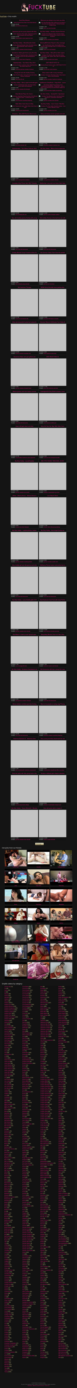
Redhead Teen (62, 1036)
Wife (59, 1341)
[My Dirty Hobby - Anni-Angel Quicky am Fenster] (52, 545)
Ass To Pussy (7, 1086)
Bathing (6, 1136)
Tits (59, 1273)
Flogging (24, 1175)
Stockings (60, 1186)
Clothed (6, 1302)
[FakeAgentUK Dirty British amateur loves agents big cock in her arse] (52, 407)
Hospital (24, 1336)
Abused (6, 993)
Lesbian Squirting (44, 1113)
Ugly (59, 1297)
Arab (5, 1052)
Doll (23, 1051)
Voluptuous (61, 1320)
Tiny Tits (60, 1266)
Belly (5, 1150)
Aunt (5, 1095)
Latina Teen (43, 1070)
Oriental (42, 1273)
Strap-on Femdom (63, 1193)
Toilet (59, 1277)
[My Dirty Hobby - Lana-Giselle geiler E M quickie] (24, 615)
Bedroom (6, 1147)
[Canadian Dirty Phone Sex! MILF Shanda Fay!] (24, 198)
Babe (5, 1111)
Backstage (7, 1118)
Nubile (42, 1241)
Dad (23, 1020)
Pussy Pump (61, 1018)
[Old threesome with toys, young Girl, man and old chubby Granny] (52, 684)
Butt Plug (6, 1238)
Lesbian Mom (43, 1102)
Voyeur (60, 1322)
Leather (42, 1072)
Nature (42, 1232)
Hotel (23, 1341)
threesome (25, 249)
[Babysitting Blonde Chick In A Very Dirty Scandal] (52, 650)
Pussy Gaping (62, 1013)
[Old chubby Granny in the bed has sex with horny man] (52, 233)
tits (44, 69)
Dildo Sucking (25, 1034)
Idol (41, 986)
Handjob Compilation (27, 1304)
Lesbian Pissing (44, 1108)
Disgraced (25, 1043)
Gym (23, 1286)
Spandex (60, 1165)
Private (60, 992)
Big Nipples (7, 1165)
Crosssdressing (8, 1346)
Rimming (60, 1047)
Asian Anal (7, 1061)
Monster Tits (43, 1216)
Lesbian (42, 1075)
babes (45, 49)
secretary (61, 770)
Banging (6, 1127)
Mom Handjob (44, 1207)
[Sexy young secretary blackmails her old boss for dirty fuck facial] (52, 754)
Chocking (6, 1279)
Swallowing (61, 1213)
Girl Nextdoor (25, 1256)
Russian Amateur (62, 1063)
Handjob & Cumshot (27, 1302)
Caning (6, 1252)
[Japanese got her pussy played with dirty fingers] (24, 34)
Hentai (24, 1311)
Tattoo (60, 1227)
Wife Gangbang (62, 1346)
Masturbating (43, 1161)
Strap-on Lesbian (62, 1195)
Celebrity (6, 1264)
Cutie (23, 1015)
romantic (56, 318)
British (6, 1215)
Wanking (60, 1323)
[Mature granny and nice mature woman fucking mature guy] (24, 407)
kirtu (16, 770)
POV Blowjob (43, 1284)
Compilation (7, 1318)
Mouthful (42, 1222)
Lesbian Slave (44, 1111)
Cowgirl (6, 1338)
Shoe (59, 1099)
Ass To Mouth (7, 1084)
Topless (60, 1282)
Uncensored (61, 1298)
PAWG (42, 1279)
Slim (59, 1131)
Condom (6, 1320)
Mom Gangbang (44, 1206)
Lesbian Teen (43, 1116)
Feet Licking (25, 1143)
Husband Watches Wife (28, 1355)
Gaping (24, 1220)
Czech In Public (26, 1018)
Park (41, 1300)
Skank (60, 1120)
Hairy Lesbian (25, 1291)
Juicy (41, 1047)
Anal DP (6, 1031)
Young (6, 1371)
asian (23, 38)
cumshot (21, 353)
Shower (60, 1108)
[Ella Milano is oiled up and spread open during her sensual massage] (24, 650)
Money (42, 1213)
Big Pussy (6, 1166)
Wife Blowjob (61, 1345)
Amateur (6, 1002)
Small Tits (60, 1138)
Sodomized (61, 1152)
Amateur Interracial (9, 1010)
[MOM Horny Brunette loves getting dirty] (52, 302)
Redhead (60, 1034)
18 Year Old (7, 986)
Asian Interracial (8, 1068)
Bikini (5, 1172)
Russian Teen (61, 1067)
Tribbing (60, 1288)
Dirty (23, 1036)
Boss (5, 1207)
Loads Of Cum (44, 1124)
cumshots (17, 69)
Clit (5, 1297)
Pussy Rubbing (62, 1020)
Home (23, 1325)
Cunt (23, 1011)
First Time (24, 1161)
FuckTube (3, 16)
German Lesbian (26, 1239)
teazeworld (26, 110)
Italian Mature (43, 1013)
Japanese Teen (44, 1036)
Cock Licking (7, 1305)
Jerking (42, 1042)
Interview (42, 1004)
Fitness (24, 1170)
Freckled (24, 1193)
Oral (41, 1264)
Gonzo (24, 1272)
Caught (6, 1263)
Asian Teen (7, 1075)
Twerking (60, 1295)
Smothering (61, 1143)
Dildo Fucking (25, 1033)
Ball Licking (7, 1124)
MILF (41, 1138)
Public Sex (61, 999)
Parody (42, 1302)
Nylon (41, 1248)
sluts (55, 353)
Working (6, 1361)
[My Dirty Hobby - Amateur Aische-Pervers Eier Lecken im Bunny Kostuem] (52, 35)
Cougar (6, 1332)
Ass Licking (7, 1081)
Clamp (6, 1288)
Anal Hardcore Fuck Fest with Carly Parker (52, 600)
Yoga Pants (7, 1370)
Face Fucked (25, 1118)
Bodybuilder (7, 1198)
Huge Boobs (25, 1346)
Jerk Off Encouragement (46, 1040)
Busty (5, 1225)
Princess (60, 988)
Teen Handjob (62, 1241)
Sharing (60, 1095)
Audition (6, 1093)
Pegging (42, 1309)
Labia (41, 1058)
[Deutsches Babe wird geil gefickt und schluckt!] (24, 372)
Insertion (42, 995)
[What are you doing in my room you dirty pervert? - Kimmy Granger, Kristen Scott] (52, 24)
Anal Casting (7, 1026)
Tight (59, 1257)
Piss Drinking (43, 1334)
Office (41, 1252)
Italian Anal (43, 1010)
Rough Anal (61, 1058)
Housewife (25, 1345)
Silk (59, 1113)
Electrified (24, 1088)
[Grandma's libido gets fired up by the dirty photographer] (24, 55)
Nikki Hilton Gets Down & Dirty (24, 104)
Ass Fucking (7, 1079)
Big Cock (6, 1161)
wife (27, 318)
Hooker (24, 1330)
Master (42, 1159)
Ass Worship (7, 1088)
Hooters (24, 1332)
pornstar (47, 69)
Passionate (43, 1305)
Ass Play (6, 1083)
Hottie (23, 1343)
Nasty (41, 1227)
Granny (24, 1280)
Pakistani (42, 1293)
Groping (24, 1282)
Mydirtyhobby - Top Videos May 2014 (24, 62)
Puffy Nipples (61, 1001)
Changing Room (8, 1270)
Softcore (60, 1154)
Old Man (42, 1257)
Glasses (24, 1263)
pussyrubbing (56, 527)
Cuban (6, 1348)
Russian (60, 1061)
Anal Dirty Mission (24, 20)
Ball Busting (7, 1120)
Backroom (7, 1115)
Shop (59, 1100)
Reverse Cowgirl (62, 1042)
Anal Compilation (8, 1027)
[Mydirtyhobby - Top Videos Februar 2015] (24, 164)
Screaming (61, 1077)
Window (6, 1359)
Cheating (6, 1272)
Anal (5, 1024)
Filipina (24, 1154)
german (46, 39)
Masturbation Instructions (46, 1163)
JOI (41, 1018)
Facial (23, 1122)
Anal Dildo (7, 1033)
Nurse (41, 1245)
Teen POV (61, 1245)
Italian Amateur (44, 1008)
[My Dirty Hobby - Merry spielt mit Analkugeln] (24, 85)
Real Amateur (61, 1031)
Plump (42, 1345)
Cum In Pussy (25, 992)
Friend (24, 1200)
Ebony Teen (25, 1086)
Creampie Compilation (10, 1343)
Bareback (6, 1131)
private (23, 25)
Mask (41, 1154)
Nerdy (41, 1238)
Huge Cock (25, 1348)
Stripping (60, 1200)
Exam (23, 1104)
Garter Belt (25, 1223)
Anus (5, 1051)
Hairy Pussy (25, 1295)
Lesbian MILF (43, 1097)
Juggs (41, 1045)
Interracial (42, 1001)
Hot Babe (24, 1338)
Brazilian (6, 1213)
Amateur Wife (7, 1018)
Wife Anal (60, 1343)
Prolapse (60, 993)
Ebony (24, 1075)
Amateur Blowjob (8, 1006)
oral (50, 49)
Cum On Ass (25, 997)
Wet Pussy (61, 1336)
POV (41, 1280)
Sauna (60, 1070)
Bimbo (6, 1174)
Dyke (23, 1074)
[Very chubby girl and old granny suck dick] (24, 580)
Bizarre (6, 1179)
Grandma (24, 1277)
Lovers (42, 1131)
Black (5, 1181)
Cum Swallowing (26, 1004)
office (57, 770)
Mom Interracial (44, 1209)
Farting (24, 1133)
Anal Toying (7, 1043)
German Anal (25, 1229)
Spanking (60, 1168)
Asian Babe (7, 1063)
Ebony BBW (25, 1081)
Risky (59, 1049)
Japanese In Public (45, 1027)
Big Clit (6, 1159)
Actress (6, 995)
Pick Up (42, 1325)
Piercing (42, 1330)
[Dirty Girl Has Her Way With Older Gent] (52, 441)
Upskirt (60, 1304)
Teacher (60, 1231)
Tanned (60, 1225)
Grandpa (24, 1279)
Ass (5, 1077)
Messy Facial (43, 1181)
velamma (27, 770)
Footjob (24, 1182)
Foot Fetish (25, 1179)
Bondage (6, 1200)
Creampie (6, 1341)
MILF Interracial (44, 1143)
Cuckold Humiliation (9, 1352)
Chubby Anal (7, 1284)
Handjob (24, 1300)
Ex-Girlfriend (25, 1102)
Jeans (41, 1038)
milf (25, 145)
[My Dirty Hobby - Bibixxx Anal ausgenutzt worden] (52, 164)
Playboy (42, 1338)
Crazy (5, 1339)
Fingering (24, 1159)
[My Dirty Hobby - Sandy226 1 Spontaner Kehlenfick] (52, 97)
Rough (60, 1056)
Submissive (61, 1209)
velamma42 (33, 770)
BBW (5, 1100)
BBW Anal (6, 1102)
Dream (24, 1065)
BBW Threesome (8, 1108)
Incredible (42, 988)
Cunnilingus (25, 1010)
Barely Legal (7, 1134)
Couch (6, 1330)
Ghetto (24, 1252)
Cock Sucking (7, 1309)
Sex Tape (60, 1090)
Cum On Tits (25, 1002)
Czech (24, 1017)
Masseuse (43, 1157)
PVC (41, 1286)
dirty (52, 527)
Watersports (61, 1327)
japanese (28, 38)
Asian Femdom (8, 1067)
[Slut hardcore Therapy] (24, 302)
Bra (5, 1211)
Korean (42, 1056)
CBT (5, 1241)
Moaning (42, 1198)
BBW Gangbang (8, 1104)
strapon (57, 804)
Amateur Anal (7, 1004)
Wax (59, 1329)
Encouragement (26, 1092)
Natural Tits (43, 1231)
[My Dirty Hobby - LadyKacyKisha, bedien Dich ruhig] (24, 545)
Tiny (59, 1263)
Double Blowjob (26, 1059)
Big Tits (6, 1168)
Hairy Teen (25, 1297)
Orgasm (42, 1268)
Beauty (6, 1141)
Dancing (24, 1022)
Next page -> (39, 844)
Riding (60, 1045)
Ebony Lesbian (26, 1083)
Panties (42, 1297)
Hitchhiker (25, 1318)
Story (59, 1188)
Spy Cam (60, 1177)
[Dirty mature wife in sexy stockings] (52, 75)
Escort (24, 1097)
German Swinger (26, 1247)
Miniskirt (42, 1190)
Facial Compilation (27, 1124)
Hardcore (24, 1307)
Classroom (7, 1291)
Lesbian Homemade (45, 1093)
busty (51, 69)
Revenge (60, 1040)
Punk (59, 1006)
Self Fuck (60, 1084)
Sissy (59, 1116)
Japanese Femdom (45, 1026)
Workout (6, 1363)
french (24, 59)
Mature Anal (43, 1172)
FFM (23, 1116)
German (24, 1225)
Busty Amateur (8, 1227)
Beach (6, 1140)
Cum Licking (25, 995)
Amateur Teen (8, 1015)
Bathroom (6, 1138)
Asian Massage (8, 1074)
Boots (5, 1204)
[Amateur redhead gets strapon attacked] (52, 788)
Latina (42, 1068)
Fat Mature (25, 1138)
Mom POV (43, 1211)
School (60, 1074)
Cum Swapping (26, 1006)
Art (5, 1056)
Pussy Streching (62, 1022)
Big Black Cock (8, 1157)
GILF (23, 1211)
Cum (5, 1354)
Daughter (24, 1024)
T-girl (59, 1220)
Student (60, 1206)
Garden (24, 1222)
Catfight (6, 1261)
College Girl (7, 1313)
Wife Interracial (62, 1352)
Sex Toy (60, 1092)
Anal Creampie (8, 1029)
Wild (59, 1357)
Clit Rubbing (7, 1298)
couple (49, 839)
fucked (17, 353)
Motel (41, 1218)
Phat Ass (42, 1322)
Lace (41, 1059)
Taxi (59, 1229)
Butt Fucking (7, 1236)
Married (42, 1152)
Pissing (42, 1336)
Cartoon (6, 1256)
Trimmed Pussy (62, 1291)
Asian (5, 1058)
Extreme (24, 1115)
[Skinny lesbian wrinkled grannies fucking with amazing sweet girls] (24, 719)
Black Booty (7, 1182)
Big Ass (6, 1156)
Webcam (60, 1330)
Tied (59, 1256)
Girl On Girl (25, 1257)
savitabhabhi (21, 770)
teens (45, 28)
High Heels (25, 1314)
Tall (59, 1223)
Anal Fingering (8, 1034)
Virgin (59, 1314)
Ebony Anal (25, 1079)
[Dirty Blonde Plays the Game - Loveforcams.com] (24, 97)
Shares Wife (61, 1093)
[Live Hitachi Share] (52, 511)
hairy (21, 59)
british (52, 423)
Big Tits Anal (7, 1170)
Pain (41, 1289)
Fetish (23, 1150)
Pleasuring (43, 1341)
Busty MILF (7, 1231)
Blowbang (7, 1193)
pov (53, 39)
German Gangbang (27, 1234)
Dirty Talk (24, 1038)
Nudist (42, 1243)
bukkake (20, 284)
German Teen (25, 1248)
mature (52, 318)
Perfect (42, 1311)
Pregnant (42, 1357)
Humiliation (25, 1350)
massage (20, 666)
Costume (6, 1329)
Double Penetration (27, 1063)
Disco (23, 1042)
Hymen (24, 1357)
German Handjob (26, 1236)
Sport (59, 1175)
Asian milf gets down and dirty (24, 426)
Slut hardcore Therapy (24, 287)
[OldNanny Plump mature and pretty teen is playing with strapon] (52, 580)
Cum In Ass (25, 988)
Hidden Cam (25, 1313)
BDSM (6, 1109)
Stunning (60, 1207)
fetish (30, 561)
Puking (60, 1002)
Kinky (41, 1049)
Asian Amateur (8, 1059)
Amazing (6, 1020)
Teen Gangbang (62, 1239)
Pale (41, 1295)
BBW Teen (7, 1106)
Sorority (60, 1163)
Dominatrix (25, 1054)
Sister (59, 1118)
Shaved (60, 1097)
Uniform (60, 1302)
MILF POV (43, 1145)
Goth (23, 1275)
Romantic (60, 1054)
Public (60, 995)
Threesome (61, 1252)
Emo (23, 1090)
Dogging (24, 1047)
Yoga (5, 1368)
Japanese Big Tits (44, 1024)
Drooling (24, 1068)
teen (50, 28)
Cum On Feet (25, 1001)
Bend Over (7, 1152)
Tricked (60, 1289)
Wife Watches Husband (64, 1355)
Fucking (24, 1204)
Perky (41, 1314)
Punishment (61, 1004)
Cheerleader (7, 1275)
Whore (60, 1339)
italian (19, 25)
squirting (25, 100)
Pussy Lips (61, 1017)
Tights (60, 1261)
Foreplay (24, 1186)
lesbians (31, 69)
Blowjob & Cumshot (9, 1197)
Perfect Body (43, 1313)
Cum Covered (8, 1355)
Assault (6, 1090)
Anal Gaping (7, 1038)
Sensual (60, 1086)
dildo (49, 527)
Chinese (6, 1277)
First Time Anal (26, 1163)
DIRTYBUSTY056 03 (52, 357)
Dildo (23, 1031)
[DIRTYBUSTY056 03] (52, 372)
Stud (59, 1204)
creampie (26, 353)
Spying (60, 1179)
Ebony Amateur (26, 1077)
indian (45, 839)
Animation (7, 1047)
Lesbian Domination (45, 1086)
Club (5, 1304)
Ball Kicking (7, 1122)
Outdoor (42, 1275)
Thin (59, 1248)
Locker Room (43, 1125)
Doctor (24, 1045)
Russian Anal (61, 1065)
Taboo (60, 1222)
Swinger (60, 1218)
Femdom (24, 1145)
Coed (5, 1311)
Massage (42, 1156)
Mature (42, 1166)
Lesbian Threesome (45, 1118)
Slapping (60, 1125)
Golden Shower (26, 1270)
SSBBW (60, 1068)
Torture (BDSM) (62, 1284)
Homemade (25, 1327)
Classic (6, 1289)
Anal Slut (6, 1042)
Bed (5, 1145)
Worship (6, 1364)
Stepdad (60, 1182)
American (6, 1022)
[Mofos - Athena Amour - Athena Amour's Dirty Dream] (24, 511)
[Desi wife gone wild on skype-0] (52, 823)
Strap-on (60, 1191)
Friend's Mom (25, 1202)
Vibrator (60, 1309)
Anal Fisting (7, 1036)
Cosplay (6, 1327)
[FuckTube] (38, 7)
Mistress (42, 1197)
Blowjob (6, 1195)
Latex (41, 1067)
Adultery (6, 999)
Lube (41, 1133)
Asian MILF (7, 1072)
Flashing (24, 1172)
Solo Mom (61, 1159)
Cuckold (6, 1350)
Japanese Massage (45, 1033)
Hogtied (24, 1322)
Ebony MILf (25, 1084)
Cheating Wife (8, 1273)
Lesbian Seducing (45, 1109)
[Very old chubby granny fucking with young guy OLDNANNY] (24, 233)
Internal (42, 999)
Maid (41, 1149)
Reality (60, 1033)
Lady (41, 1063)
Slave (59, 1127)
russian (17, 804)
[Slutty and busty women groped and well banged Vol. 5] (52, 129)
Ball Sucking (7, 1125)
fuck (24, 804)
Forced (24, 1184)
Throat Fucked (62, 1254)
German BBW (25, 1231)
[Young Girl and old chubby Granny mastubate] (24, 75)
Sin (59, 1115)
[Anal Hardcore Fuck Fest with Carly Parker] (52, 615)
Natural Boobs (44, 1229)
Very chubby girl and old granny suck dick (24, 565)
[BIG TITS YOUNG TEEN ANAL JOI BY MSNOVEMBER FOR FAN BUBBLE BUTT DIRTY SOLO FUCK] (52, 476)
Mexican (42, 1182)
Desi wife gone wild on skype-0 (52, 808)
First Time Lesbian (27, 1165)
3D (5, 988)
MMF (41, 1147)
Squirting (60, 1181)
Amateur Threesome (9, 1017)
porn (21, 110)
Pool (41, 1350)
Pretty (59, 986)
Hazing (24, 1309)
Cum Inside (25, 993)
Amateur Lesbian (8, 1011)
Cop (5, 1323)
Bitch (5, 1177)
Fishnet (24, 1166)
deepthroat (53, 770)
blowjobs (46, 145)
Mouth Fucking (44, 1220)
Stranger (60, 1190)
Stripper (60, 1198)
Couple (6, 1334)
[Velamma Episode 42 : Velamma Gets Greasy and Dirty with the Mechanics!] (24, 754)
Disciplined (25, 1040)
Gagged (24, 1213)
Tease (60, 1232)
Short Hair (61, 1102)
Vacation (60, 1305)
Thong (60, 1250)
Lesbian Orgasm (44, 1104)
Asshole (6, 1092)
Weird (59, 1332)
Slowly (60, 1134)
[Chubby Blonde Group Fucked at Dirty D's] (24, 268)
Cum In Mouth (25, 990)
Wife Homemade (62, 1350)
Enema (24, 1093)
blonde (26, 49)
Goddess (24, 1268)
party (52, 353)
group (24, 284)
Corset (6, 1325)
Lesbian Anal (43, 1077)
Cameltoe (6, 1247)
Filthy (23, 1156)
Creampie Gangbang (9, 1345)
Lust (41, 1136)
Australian (7, 1097)
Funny (24, 1209)
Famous (24, 1129)
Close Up (6, 1300)
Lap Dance (43, 1065)
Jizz (41, 1043)
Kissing (42, 1051)
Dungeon (24, 1070)
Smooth (60, 1141)
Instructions (43, 997)
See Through (61, 1083)
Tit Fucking (61, 1268)
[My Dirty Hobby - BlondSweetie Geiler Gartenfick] (24, 45)
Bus (5, 1223)
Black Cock (7, 1184)
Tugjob (60, 1293)
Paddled (42, 1288)
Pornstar (42, 1352)
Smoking (60, 1140)
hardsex (55, 69)
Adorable (6, 997)
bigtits (53, 90)
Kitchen (42, 1052)
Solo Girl (60, 1157)
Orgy (41, 1272)
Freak (23, 1191)
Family (24, 1127)
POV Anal (42, 1282)
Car (5, 1254)
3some (6, 990)
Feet (23, 1141)
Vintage (60, 1311)
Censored (6, 1266)
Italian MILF (43, 1011)
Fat (23, 1134)
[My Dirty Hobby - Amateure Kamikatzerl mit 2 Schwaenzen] (24, 684)
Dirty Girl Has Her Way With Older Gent (52, 426)
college (27, 804)
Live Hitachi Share (52, 495)
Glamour (24, 1261)
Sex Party (60, 1088)
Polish (42, 1348)
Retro (59, 1038)
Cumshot (24, 1008)
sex (48, 28)
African (6, 1001)
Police (42, 1346)
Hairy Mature (25, 1293)
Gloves (24, 1266)
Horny (23, 1334)
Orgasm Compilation (45, 1270)
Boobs (6, 1202)
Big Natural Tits (8, 1163)
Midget (42, 1184)
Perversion (43, 1316)
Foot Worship (25, 1181)
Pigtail (42, 1332)
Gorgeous (24, 1273)
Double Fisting (26, 1061)
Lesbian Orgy (43, 1106)
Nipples (42, 1239)
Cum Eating (25, 986)
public (49, 214)
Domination (25, 1052)
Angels (6, 1045)
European (24, 1100)
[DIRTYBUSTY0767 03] (52, 65)
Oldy (41, 1263)
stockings (59, 79)
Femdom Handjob (27, 1147)
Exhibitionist (25, 1106)
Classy (6, 1293)
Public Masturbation (63, 997)
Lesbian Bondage (44, 1084)
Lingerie (42, 1120)
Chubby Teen (7, 1286)
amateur (50, 39)
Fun (23, 1207)
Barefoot (6, 1133)
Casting (6, 1259)
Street (59, 1197)
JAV (41, 1017)
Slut (59, 1136)
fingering (28, 59)
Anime (6, 1049)
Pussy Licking (61, 1015)
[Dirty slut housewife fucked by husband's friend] (24, 337)
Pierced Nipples (44, 1327)
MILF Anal (42, 1140)
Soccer (60, 1149)
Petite (41, 1320)
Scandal (60, 1072)
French (24, 1195)
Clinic (5, 1295)
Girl (23, 1254)
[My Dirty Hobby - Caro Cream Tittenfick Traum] (52, 106)
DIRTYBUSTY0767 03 (52, 62)
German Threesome (27, 1250)
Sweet (60, 1216)
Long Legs (43, 1129)
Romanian (61, 1052)
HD (23, 1288)
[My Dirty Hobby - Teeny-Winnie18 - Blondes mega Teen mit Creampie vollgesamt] (24, 823)
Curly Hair (25, 1013)
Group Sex (25, 1284)
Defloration (25, 1027)
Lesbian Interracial (45, 1095)
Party (41, 1304)
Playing (42, 1339)
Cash (5, 1257)
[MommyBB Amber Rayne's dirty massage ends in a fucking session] (52, 45)
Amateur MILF (8, 1013)
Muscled (42, 1223)
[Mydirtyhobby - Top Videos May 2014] (24, 65)
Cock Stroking (8, 1307)
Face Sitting (25, 1120)
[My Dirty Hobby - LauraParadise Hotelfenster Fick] (24, 476)
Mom (41, 1202)
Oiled (41, 1254)
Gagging (24, 1215)
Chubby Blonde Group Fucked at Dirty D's (24, 252)
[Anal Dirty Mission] (24, 22)
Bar (5, 1129)
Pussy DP (60, 1010)
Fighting (24, 1152)
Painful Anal (43, 1291)
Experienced (25, 1109)
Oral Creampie (44, 1266)
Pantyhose (43, 1298)
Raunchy (60, 1027)
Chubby (6, 1280)
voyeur (50, 666)
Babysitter (6, 1113)
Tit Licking (61, 1270)
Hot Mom (24, 1339)
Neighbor (42, 1236)
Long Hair (42, 1127)
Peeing (42, 1307)
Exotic (23, 1108)
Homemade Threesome (28, 1329)
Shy (59, 1109)
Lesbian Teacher (44, 1115)
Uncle (59, 1300)
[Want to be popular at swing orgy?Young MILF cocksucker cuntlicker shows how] (52, 719)
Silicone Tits (61, 1111)
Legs (41, 1074)
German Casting (26, 1232)
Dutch (23, 1072)
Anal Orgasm (7, 1040)
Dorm (23, 1056)
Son (59, 1161)
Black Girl (6, 1186)
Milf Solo (42, 1186)
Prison (60, 990)
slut (30, 353)
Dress (23, 1067)
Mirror (41, 1191)
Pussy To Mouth (62, 1024)
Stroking (60, 1202)
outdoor (58, 214)
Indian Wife (43, 992)
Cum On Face (25, 999)
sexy (26, 25)
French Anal (25, 1198)
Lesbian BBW (43, 1081)
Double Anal (25, 1058)
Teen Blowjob (61, 1238)
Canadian (6, 1250)
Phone (42, 1323)
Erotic (23, 1095)
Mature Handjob (44, 1175)
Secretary (60, 1079)
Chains (6, 1268)
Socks (60, 1150)
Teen (59, 1234)
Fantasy (24, 1131)
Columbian (7, 1316)
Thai (59, 1247)
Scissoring (61, 1075)
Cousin (6, 1336)
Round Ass (61, 1059)
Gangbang (25, 1218)
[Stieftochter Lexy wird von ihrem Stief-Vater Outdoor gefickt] (52, 198)
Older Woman (43, 1261)
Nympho (42, 1250)
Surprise (60, 1211)
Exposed (24, 1113)
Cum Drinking (7, 1357)
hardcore (54, 79)
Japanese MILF (44, 1031)
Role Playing (61, 1051)
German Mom (25, 1245)
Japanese (42, 1020)
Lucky (41, 1134)
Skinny (60, 1122)
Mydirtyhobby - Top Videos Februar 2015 (24, 148)
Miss (41, 1193)
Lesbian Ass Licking (45, 1079)
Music (41, 1225)
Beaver (6, 1143)
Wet (59, 1334)
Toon (59, 1280)
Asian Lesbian (8, 1070)
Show (59, 1106)
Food (23, 1177)
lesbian (45, 527)
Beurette (6, 1154)
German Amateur (26, 1227)
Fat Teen (24, 1140)
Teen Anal (60, 1236)
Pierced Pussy (44, 1329)
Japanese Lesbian (45, 1029)
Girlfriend (24, 1259)
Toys (59, 1286)
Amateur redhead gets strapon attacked (52, 773)
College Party (7, 1314)
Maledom (42, 1150)
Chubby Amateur (8, 1282)
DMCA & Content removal (38, 1385)
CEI (5, 1243)
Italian (41, 1006)
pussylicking (59, 90)
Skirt (59, 1124)
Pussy (60, 1008)
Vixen (59, 1318)
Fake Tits (24, 1125)
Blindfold (6, 1190)
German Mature (26, 1243)
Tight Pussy (61, 1259)
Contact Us (47, 1385)
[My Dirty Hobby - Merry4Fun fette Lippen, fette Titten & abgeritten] (52, 55)
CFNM (6, 1245)
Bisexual (6, 1175)
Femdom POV (25, 1149)
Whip (59, 1338)
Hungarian (25, 1352)
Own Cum (42, 1277)
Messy (42, 1179)
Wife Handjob (61, 1348)
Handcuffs (25, 1298)
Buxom (6, 1239)
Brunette (6, 1216)
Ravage (60, 1029)
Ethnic (24, 1099)
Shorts (60, 1104)
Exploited (24, 1111)
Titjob (59, 1272)
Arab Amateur (7, 1054)
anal (16, 25)
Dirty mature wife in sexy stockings (52, 72)
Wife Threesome (62, 1354)
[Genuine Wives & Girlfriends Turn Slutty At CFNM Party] (52, 337)
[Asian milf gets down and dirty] (24, 441)
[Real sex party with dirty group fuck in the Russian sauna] (24, 788)
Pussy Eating (61, 1011)
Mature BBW (43, 1174)
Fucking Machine (26, 1206)
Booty (5, 1206)
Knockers (42, 1054)
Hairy (23, 1289)
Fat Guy (24, 1136)
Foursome (25, 1190)
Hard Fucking (25, 1305)
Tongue (60, 1279)
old (23, 79)
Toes (59, 1275)
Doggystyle (25, 1049)
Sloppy (60, 1133)
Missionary (43, 1195)
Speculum (61, 1170)
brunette (53, 28)
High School (25, 1316)
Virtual (60, 1316)
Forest (24, 1188)
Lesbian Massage (44, 1099)
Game (23, 1216)
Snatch (60, 1145)
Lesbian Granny (44, 1092)
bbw (19, 79)
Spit (59, 1174)
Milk (41, 1188)
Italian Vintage (44, 1015)
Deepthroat (25, 1026)
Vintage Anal (61, 1313)
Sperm (60, 1172)
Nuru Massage (44, 1247)
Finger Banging (26, 1157)
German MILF (25, 1241)
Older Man (43, 1259)
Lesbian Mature (44, 1100)
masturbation (18, 38)
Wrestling (6, 1366)
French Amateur (26, 1197)
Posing (42, 1355)
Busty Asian (7, 1229)
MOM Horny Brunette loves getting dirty (52, 287)
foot (51, 284)
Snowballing (61, 1147)
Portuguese (43, 1354)
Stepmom (60, 1184)
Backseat (6, 1116)
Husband (24, 1354)
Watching (60, 1325)
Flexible (24, 1174)
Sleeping (60, 1129)
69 (5, 992)
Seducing (60, 1081)
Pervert (42, 1318)
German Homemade (27, 1238)
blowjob (57, 39)
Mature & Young (44, 1168)
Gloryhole (24, 1264)
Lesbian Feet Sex (44, 1090)
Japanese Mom (44, 1034)
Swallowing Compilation (64, 1215)
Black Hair (7, 1188)
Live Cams (43, 1122)
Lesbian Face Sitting (45, 1088)
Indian (42, 990)
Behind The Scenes (9, 1149)
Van (59, 1307)
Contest (6, 1322)
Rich (59, 1043)
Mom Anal (42, 1204)
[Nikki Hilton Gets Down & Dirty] (24, 106)
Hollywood (25, 1323)
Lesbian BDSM (44, 1083)
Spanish (60, 1166)
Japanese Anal (44, 1022)
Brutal (5, 1218)
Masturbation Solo (45, 1165)
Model (42, 1200)
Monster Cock (43, 1215)
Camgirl (6, 1248)
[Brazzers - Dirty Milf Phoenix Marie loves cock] (24, 129)
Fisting (24, 1168)
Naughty (42, 1234)
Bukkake (6, 1222)
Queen (60, 1026)
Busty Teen (7, 1232)
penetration (49, 90)
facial (30, 388)
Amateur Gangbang (9, 1008)
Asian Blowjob (8, 1065)
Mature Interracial (44, 1177)
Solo (59, 1156)
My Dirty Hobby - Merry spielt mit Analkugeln (24, 82)
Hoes (23, 1320)
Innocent (42, 993)
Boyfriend (6, 1209)
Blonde (6, 1191)
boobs (56, 59)
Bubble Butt (7, 1220)
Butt (5, 1234)
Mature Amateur (44, 1170)
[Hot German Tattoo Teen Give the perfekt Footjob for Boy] (52, 268)
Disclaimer (30, 1385)
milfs (45, 353)
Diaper (24, 1029)
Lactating (42, 1061)
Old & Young (43, 1256)
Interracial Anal (44, 1002)
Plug (41, 1343)
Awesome (6, 1099)
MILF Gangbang (44, 1141)
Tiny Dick (60, 1264)
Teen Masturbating (63, 1243)
